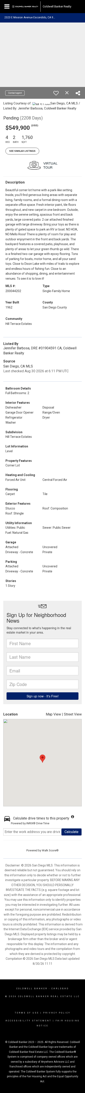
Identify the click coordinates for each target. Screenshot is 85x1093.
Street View (73, 714)
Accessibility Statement (28, 1021)
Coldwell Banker (32, 988)
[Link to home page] (25, 6)
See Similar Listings (22, 151)
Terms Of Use (27, 1013)
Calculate (71, 832)
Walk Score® (50, 850)
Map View (53, 714)
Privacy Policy (56, 1013)
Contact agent (15, 93)
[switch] (56, 93)
